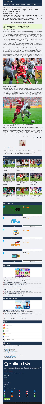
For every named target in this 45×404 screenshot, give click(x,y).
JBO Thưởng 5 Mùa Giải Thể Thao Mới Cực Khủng (13, 295)
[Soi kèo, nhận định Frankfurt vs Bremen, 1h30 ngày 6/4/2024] (9, 190)
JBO (24, 206)
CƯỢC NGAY (12, 215)
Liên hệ (5, 386)
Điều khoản (6, 384)
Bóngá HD (9, 346)
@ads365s (11, 371)
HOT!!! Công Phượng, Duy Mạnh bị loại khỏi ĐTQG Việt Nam (15, 282)
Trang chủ (6, 4)
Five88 (24, 252)
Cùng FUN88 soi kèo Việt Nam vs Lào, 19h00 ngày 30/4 (14, 293)
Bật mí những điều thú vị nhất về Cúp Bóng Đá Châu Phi (14, 286)
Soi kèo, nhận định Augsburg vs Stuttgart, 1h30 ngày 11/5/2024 (22, 169)
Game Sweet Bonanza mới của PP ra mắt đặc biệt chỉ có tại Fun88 (15, 277)
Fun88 (24, 217)
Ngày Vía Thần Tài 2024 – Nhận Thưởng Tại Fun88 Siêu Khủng (15, 284)
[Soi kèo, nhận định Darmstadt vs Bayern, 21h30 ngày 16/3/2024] (36, 190)
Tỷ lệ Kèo (5, 379)
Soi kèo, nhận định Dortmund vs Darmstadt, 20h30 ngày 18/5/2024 (8, 169)
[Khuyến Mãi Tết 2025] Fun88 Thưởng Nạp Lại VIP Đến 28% (14, 310)
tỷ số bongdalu (17, 372)
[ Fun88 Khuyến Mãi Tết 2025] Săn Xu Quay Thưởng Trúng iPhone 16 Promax (18, 313)
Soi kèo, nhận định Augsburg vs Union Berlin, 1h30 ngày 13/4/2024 (22, 183)
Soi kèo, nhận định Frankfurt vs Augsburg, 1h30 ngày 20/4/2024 (9, 183)
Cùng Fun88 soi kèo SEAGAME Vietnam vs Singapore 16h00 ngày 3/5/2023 (17, 291)
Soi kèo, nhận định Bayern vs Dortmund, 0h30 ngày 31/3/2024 (22, 197)
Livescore (5, 381)
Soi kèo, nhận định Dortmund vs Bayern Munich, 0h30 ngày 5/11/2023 (16, 24)
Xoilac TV (17, 345)
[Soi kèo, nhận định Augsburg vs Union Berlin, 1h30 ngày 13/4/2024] (22, 176)
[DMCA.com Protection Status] (7, 398)
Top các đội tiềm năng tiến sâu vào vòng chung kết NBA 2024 (15, 280)
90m (6, 350)
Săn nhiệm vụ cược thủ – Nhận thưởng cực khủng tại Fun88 (15, 318)
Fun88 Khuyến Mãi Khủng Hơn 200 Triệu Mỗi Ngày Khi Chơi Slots (16, 316)
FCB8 (24, 229)
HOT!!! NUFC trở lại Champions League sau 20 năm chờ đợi (15, 289)
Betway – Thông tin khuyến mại (11, 298)
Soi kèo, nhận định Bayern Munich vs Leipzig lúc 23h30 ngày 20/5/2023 (16, 26)
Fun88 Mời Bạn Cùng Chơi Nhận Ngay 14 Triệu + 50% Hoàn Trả (15, 315)
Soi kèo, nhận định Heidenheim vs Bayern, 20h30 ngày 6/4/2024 (36, 183)
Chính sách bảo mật (7, 382)
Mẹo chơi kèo (7, 265)
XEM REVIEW (32, 215)
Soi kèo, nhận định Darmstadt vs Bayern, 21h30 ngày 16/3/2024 (36, 197)
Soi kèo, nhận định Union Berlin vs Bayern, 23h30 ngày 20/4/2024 (36, 169)
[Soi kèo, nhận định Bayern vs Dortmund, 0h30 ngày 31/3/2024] (22, 190)
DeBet (24, 240)
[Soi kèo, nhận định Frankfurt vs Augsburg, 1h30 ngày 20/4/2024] (9, 176)
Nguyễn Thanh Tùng (11, 147)
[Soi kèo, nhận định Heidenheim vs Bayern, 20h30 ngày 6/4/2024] (36, 176)
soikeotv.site (6, 367)
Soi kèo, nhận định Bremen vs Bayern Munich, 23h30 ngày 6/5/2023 (16, 27)
